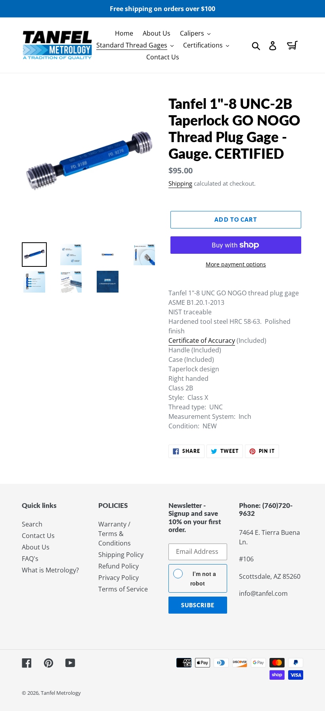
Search (32, 524)
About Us (36, 547)
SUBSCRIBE (197, 605)
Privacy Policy (118, 577)
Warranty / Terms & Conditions (114, 534)
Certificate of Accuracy (201, 340)
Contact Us (38, 535)
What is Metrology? (50, 570)
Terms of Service (123, 589)
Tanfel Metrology (61, 692)
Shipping (180, 183)
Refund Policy (118, 566)
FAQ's (30, 558)
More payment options (236, 264)
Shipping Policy (120, 554)
